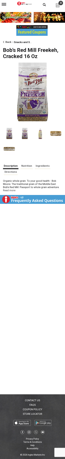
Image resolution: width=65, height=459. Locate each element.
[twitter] (36, 432)
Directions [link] (11, 171)
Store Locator (32, 413)
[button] (9, 133)
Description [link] (11, 165)
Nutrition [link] (26, 165)
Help (32, 445)
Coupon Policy (32, 409)
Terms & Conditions (32, 442)
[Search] (42, 4)
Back (8, 41)
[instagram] (29, 432)
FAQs (32, 404)
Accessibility (32, 448)
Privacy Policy (32, 439)
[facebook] (22, 432)
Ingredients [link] (43, 165)
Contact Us (32, 400)
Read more (9, 190)
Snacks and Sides (24, 42)
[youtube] (43, 432)
